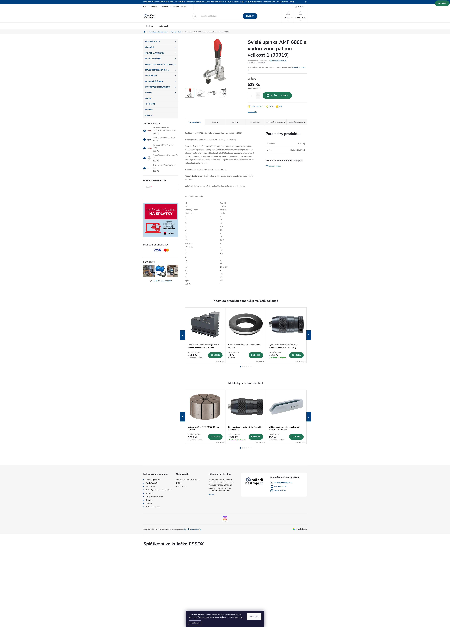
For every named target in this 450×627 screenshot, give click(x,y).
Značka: (252, 112)
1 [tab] (240, 366)
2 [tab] (242, 366)
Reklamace (165, 7)
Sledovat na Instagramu (162, 280)
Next (308, 335)
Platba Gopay (150, 486)
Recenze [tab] (215, 122)
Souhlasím (254, 616)
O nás (145, 7)
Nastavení (195, 623)
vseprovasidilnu (280, 491)
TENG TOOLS (181, 486)
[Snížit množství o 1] (258, 97)
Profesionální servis (153, 507)
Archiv (211, 494)
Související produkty (274, 122)
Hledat (250, 16)
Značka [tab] (255, 122)
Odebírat (442, 3)
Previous (182, 335)
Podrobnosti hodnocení (278, 61)
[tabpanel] (205, 335)
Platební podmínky (152, 483)
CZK (299, 7)
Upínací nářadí (275, 166)
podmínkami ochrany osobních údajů (158, 194)
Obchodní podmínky (179, 7)
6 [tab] (251, 366)
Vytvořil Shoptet (301, 529)
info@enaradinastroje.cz (283, 482)
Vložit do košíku (279, 95)
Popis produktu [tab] (195, 122)
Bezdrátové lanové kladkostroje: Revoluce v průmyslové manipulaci (221, 481)
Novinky (149, 26)
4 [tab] (246, 366)
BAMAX (179, 483)
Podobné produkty (295, 122)
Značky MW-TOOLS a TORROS (187, 480)
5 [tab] (248, 366)
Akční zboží (164, 26)
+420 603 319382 (280, 486)
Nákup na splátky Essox (154, 497)
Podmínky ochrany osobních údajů (158, 490)
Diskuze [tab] (235, 122)
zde (241, 617)
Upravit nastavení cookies (192, 529)
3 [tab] (244, 366)
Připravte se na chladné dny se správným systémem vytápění (220, 489)
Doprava (149, 503)
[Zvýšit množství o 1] (258, 93)
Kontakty (154, 7)
